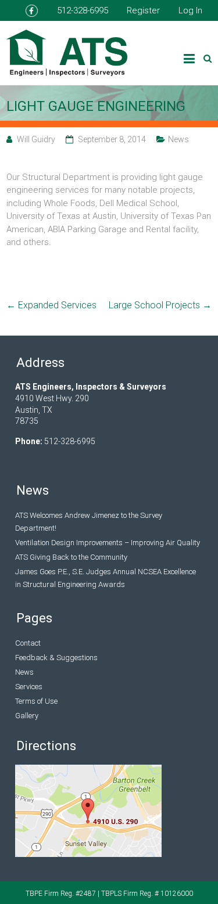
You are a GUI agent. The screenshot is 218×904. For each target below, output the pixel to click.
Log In (190, 10)
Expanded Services (51, 305)
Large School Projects (160, 305)
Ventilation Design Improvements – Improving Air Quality (107, 542)
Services (28, 686)
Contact (28, 643)
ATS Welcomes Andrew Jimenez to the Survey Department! (88, 521)
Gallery (26, 715)
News (178, 139)
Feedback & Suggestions (56, 657)
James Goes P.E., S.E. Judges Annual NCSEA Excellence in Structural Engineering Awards (105, 578)
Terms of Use (36, 701)
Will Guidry (36, 139)
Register (143, 10)
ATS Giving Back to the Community (71, 557)
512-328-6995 (82, 10)
